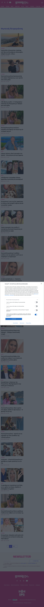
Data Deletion (15, 323)
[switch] (36, 302)
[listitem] (22, 299)
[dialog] (22, 303)
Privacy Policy (28, 323)
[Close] (42, 284)
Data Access (22, 323)
